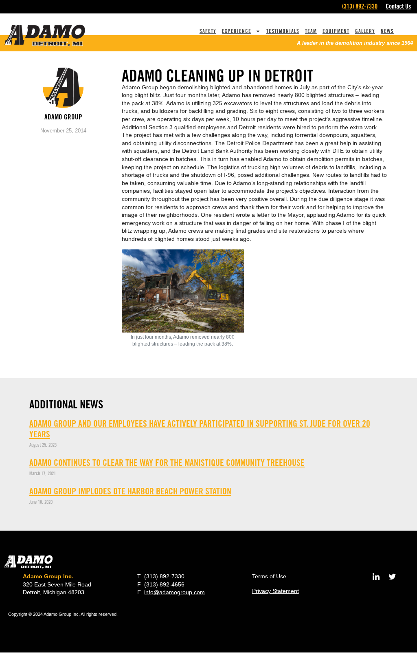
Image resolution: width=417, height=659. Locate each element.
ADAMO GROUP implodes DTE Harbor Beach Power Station (130, 491)
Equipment (336, 31)
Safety (208, 31)
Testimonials (282, 31)
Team (311, 31)
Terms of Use (269, 576)
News (387, 31)
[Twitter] (392, 577)
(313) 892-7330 (359, 6)
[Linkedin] (376, 577)
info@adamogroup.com (174, 592)
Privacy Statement (275, 591)
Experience (236, 31)
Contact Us (398, 6)
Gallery (365, 31)
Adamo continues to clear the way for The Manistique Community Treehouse (167, 462)
